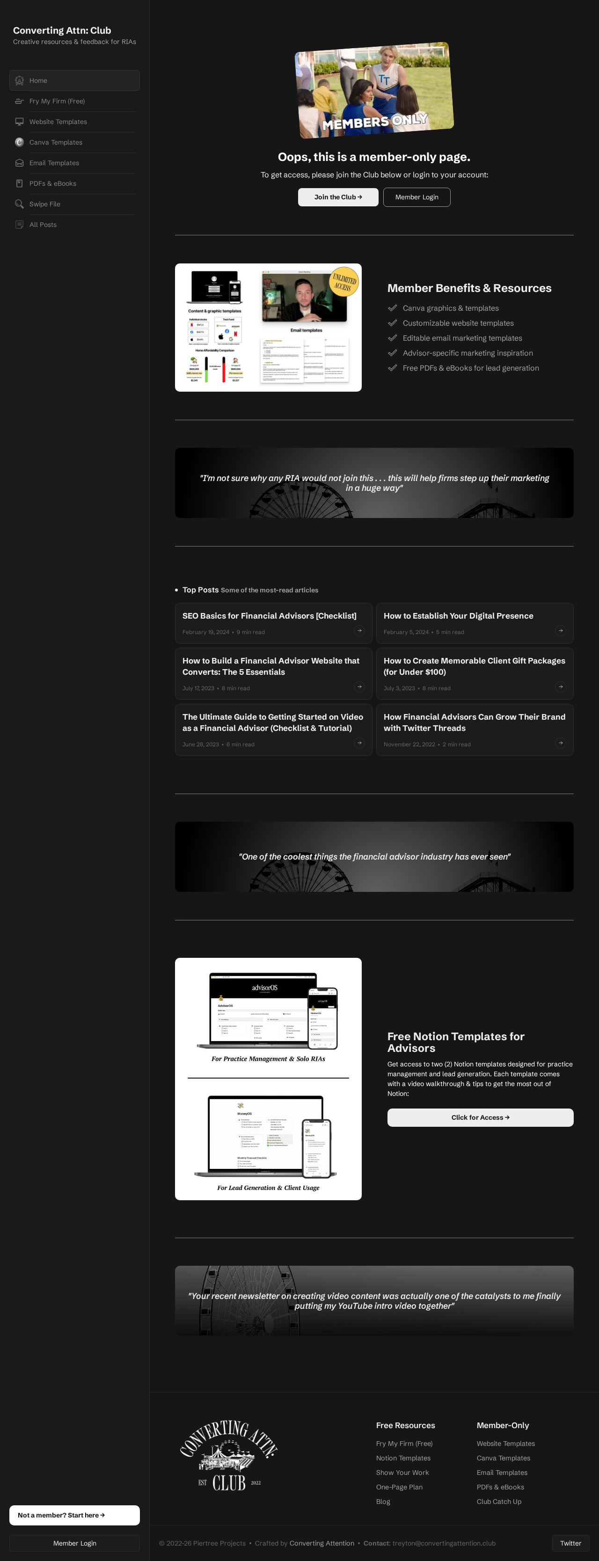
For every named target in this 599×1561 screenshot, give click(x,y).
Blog (383, 1501)
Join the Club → (338, 197)
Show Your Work (402, 1472)
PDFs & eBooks (500, 1487)
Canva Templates (503, 1458)
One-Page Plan (399, 1487)
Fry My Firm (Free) (404, 1443)
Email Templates (502, 1472)
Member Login (74, 1543)
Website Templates (506, 1443)
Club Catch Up (499, 1501)
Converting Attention (322, 1543)
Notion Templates (403, 1458)
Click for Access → (481, 1117)
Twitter (571, 1543)
